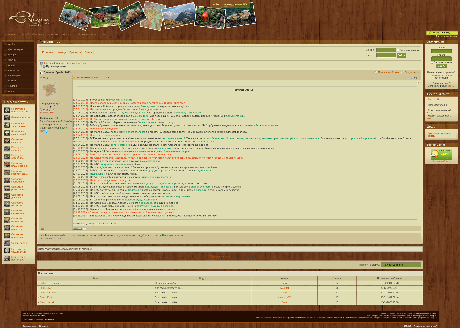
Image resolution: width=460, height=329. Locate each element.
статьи (12, 80)
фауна (11, 59)
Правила (75, 52)
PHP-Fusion (49, 320)
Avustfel (284, 288)
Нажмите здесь (439, 75)
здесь (451, 85)
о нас (11, 91)
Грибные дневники (75, 62)
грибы (11, 44)
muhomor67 (284, 297)
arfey (284, 292)
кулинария (14, 75)
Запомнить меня (409, 50)
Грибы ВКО (46, 288)
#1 (418, 77)
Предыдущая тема (219, 256)
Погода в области (441, 161)
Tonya (284, 283)
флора (12, 54)
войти (216, 4)
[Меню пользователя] (47, 78)
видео (11, 65)
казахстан (13, 70)
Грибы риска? (47, 302)
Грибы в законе (48, 292)
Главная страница (54, 52)
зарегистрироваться (235, 4)
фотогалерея (15, 49)
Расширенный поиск (446, 36)
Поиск (88, 52)
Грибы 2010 (46, 297)
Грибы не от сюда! (49, 283)
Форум (47, 62)
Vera (429, 118)
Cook (284, 302)
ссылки (12, 85)
